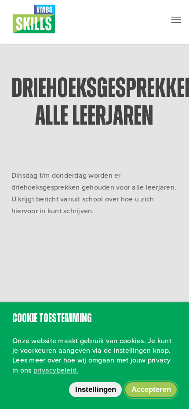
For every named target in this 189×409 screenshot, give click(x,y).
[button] (176, 19)
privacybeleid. (56, 370)
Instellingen (95, 389)
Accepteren (151, 389)
